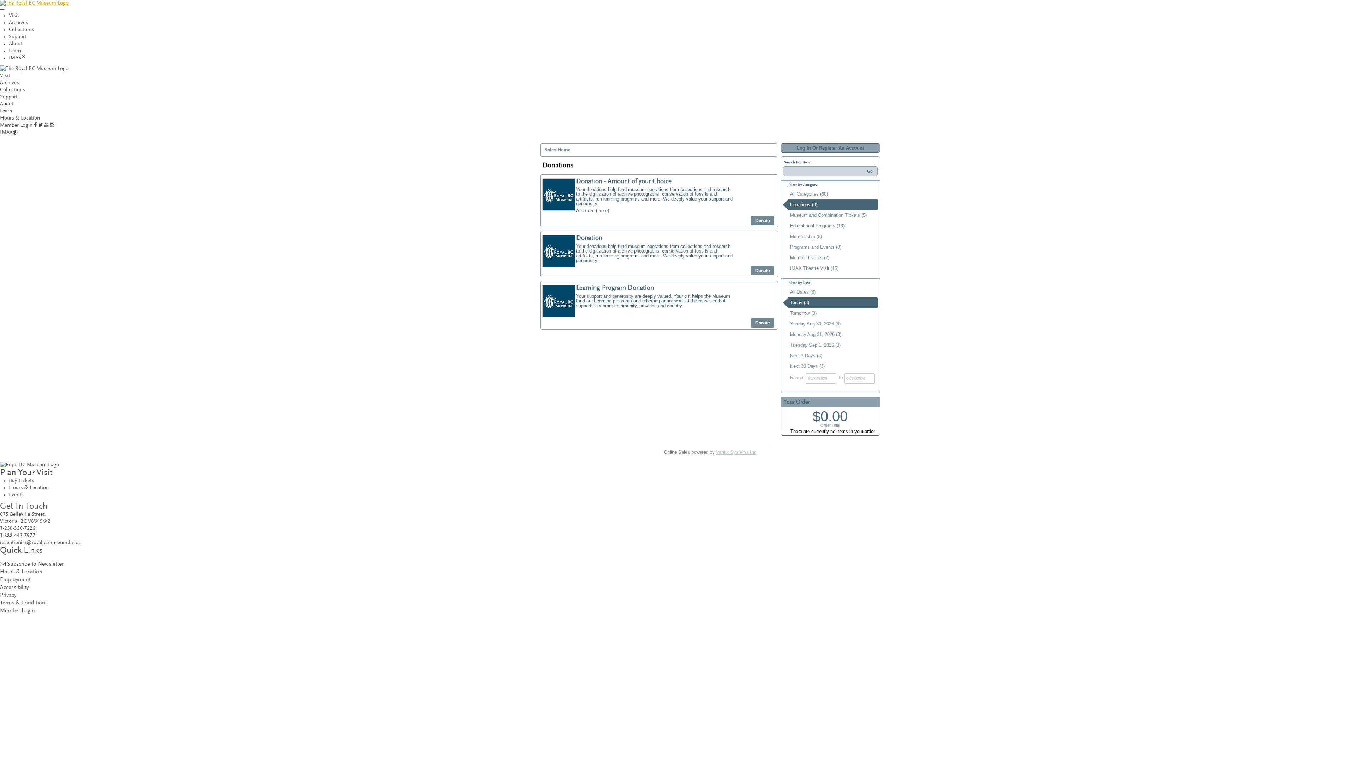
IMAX (17, 58)
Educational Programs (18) (817, 225)
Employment (15, 580)
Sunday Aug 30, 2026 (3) (815, 323)
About (15, 44)
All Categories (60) (809, 194)
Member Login (16, 125)
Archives (18, 22)
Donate (762, 220)
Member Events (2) (809, 257)
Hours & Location (20, 118)
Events (16, 495)
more (602, 210)
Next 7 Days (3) (806, 355)
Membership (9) (806, 236)
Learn (15, 51)
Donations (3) (803, 204)
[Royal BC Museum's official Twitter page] (40, 125)
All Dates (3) (803, 292)
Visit (14, 15)
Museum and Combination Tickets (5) (828, 215)
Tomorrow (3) (803, 313)
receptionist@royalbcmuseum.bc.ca (40, 542)
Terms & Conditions (24, 603)
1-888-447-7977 (17, 535)
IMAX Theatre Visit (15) (814, 268)
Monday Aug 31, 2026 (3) (815, 334)
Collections (21, 30)
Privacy (8, 595)
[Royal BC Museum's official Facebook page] (35, 125)
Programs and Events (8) (815, 247)
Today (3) (799, 302)
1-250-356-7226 (17, 528)
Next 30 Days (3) (807, 366)
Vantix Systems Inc (736, 452)
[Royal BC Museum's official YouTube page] (46, 125)
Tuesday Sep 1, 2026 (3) (815, 345)
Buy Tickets (21, 481)
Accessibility (14, 587)
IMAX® (9, 132)
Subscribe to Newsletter (35, 564)
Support (18, 37)
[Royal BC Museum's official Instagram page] (52, 125)
